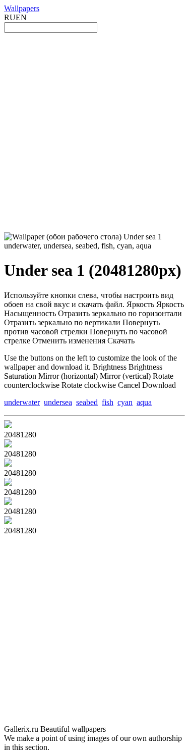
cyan (125, 402)
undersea (58, 402)
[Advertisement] (94, 132)
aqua (144, 402)
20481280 (20, 434)
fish (107, 402)
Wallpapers (21, 8)
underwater (22, 402)
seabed (87, 402)
